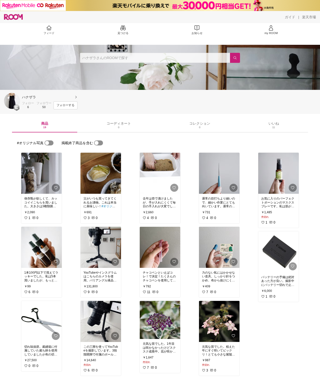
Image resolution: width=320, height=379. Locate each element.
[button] (12, 101)
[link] (41, 173)
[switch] (49, 142)
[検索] (235, 58)
